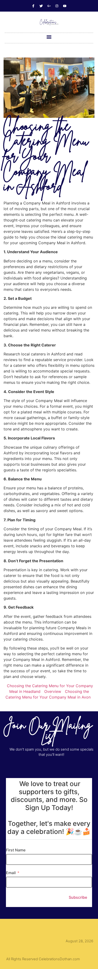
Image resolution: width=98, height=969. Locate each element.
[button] (49, 37)
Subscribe (78, 897)
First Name (15, 850)
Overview (52, 691)
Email (11, 872)
